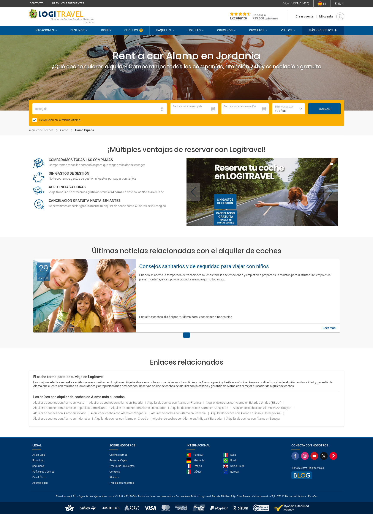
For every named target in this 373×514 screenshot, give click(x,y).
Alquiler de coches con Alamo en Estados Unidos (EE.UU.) (244, 402)
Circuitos (256, 30)
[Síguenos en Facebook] (295, 456)
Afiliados (114, 477)
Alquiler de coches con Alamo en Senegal (253, 418)
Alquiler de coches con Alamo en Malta (59, 402)
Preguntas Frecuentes (121, 466)
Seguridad (38, 466)
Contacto (36, 3)
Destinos (77, 30)
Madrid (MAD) (300, 3)
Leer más (329, 328)
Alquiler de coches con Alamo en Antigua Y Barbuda (187, 418)
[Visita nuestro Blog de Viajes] (314, 475)
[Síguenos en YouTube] (314, 456)
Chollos (131, 30)
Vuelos (286, 30)
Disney (106, 30)
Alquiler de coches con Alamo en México (60, 413)
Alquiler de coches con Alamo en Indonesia (61, 418)
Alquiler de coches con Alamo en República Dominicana (70, 408)
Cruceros (224, 30)
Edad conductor (284, 106)
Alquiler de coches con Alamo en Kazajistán (200, 408)
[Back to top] (362, 488)
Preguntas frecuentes (68, 3)
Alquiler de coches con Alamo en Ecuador (138, 408)
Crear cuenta (304, 16)
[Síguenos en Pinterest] (333, 456)
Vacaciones (45, 30)
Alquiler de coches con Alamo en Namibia (178, 413)
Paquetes (163, 30)
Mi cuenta (326, 16)
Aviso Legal (39, 454)
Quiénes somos (118, 454)
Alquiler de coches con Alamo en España (116, 402)
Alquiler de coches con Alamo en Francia (174, 402)
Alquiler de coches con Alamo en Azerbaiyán (262, 408)
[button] (323, 30)
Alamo (64, 130)
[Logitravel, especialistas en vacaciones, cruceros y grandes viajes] (61, 13)
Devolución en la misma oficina (59, 120)
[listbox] (288, 108)
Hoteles (194, 30)
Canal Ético (38, 477)
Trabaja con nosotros (121, 482)
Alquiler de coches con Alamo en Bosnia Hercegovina (245, 413)
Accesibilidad (40, 482)
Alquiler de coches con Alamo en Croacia (122, 418)
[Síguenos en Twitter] (324, 456)
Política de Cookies (43, 471)
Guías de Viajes (118, 460)
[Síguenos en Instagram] (305, 456)
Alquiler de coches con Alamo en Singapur (119, 413)
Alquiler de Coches (41, 130)
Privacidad (38, 460)
